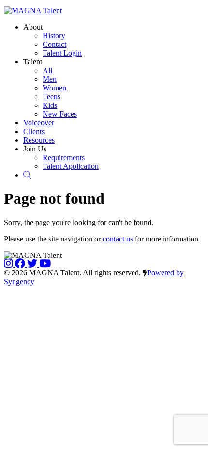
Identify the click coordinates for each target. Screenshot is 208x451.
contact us (118, 239)
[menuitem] (54, 35)
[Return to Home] (33, 10)
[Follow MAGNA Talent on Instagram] (9, 264)
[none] (33, 27)
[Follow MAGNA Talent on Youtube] (45, 264)
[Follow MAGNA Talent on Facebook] (21, 264)
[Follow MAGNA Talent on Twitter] (33, 264)
